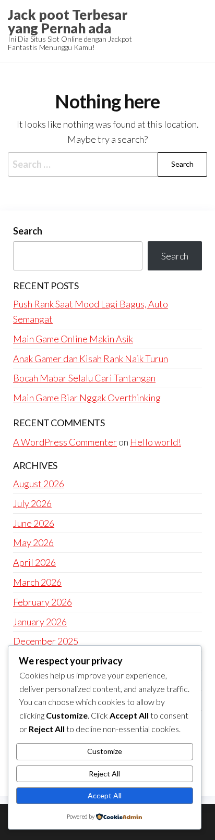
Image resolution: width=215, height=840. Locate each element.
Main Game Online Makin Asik (73, 338)
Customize (104, 751)
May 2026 (33, 542)
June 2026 (33, 523)
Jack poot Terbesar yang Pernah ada (67, 21)
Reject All (104, 773)
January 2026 (40, 621)
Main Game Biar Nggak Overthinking (87, 397)
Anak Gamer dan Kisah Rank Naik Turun (90, 358)
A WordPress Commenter (65, 442)
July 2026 (32, 503)
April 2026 (34, 562)
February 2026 (42, 602)
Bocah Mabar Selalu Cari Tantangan (84, 378)
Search (27, 231)
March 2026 (37, 582)
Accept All (105, 795)
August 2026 (38, 483)
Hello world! (155, 442)
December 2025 (45, 641)
